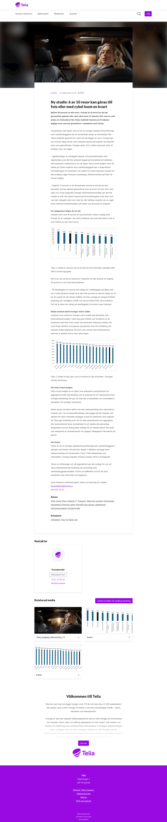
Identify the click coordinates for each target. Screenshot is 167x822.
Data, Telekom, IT (69, 501)
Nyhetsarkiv (43, 13)
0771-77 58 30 (58, 579)
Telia (63, 519)
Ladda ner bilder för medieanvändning (114, 600)
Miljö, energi (56, 501)
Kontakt (73, 13)
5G (67, 519)
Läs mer (83, 743)
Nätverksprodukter (59, 508)
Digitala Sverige (84, 793)
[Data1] (109, 620)
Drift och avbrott (83, 801)
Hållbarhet (55, 519)
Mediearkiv (59, 13)
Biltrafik (79, 504)
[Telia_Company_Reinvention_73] (58, 620)
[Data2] (58, 658)
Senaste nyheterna (23, 13)
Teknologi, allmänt (95, 501)
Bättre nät (73, 519)
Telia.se (83, 797)
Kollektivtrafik (74, 508)
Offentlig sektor (68, 504)
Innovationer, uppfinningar (95, 504)
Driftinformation (58, 583)
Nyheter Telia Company (83, 790)
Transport (82, 501)
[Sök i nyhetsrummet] (139, 14)
